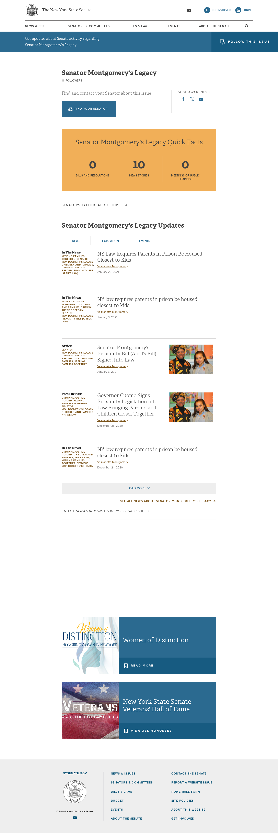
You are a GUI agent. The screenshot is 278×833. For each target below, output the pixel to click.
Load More (136, 488)
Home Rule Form (185, 791)
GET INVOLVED (183, 818)
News (76, 241)
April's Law (69, 415)
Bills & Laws (139, 26)
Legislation (110, 241)
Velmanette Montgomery (112, 266)
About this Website (188, 809)
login (247, 10)
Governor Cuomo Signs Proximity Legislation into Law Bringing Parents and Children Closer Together (127, 404)
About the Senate (126, 818)
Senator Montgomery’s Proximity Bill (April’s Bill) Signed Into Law (126, 354)
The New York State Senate (66, 10)
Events (174, 26)
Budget (117, 800)
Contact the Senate (189, 773)
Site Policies (182, 800)
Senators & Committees (89, 26)
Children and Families (77, 265)
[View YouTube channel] (189, 10)
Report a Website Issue (191, 782)
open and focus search (247, 27)
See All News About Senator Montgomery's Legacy (165, 501)
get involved (221, 10)
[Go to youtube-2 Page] (75, 818)
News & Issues (37, 26)
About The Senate (214, 26)
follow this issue (249, 41)
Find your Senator (91, 108)
